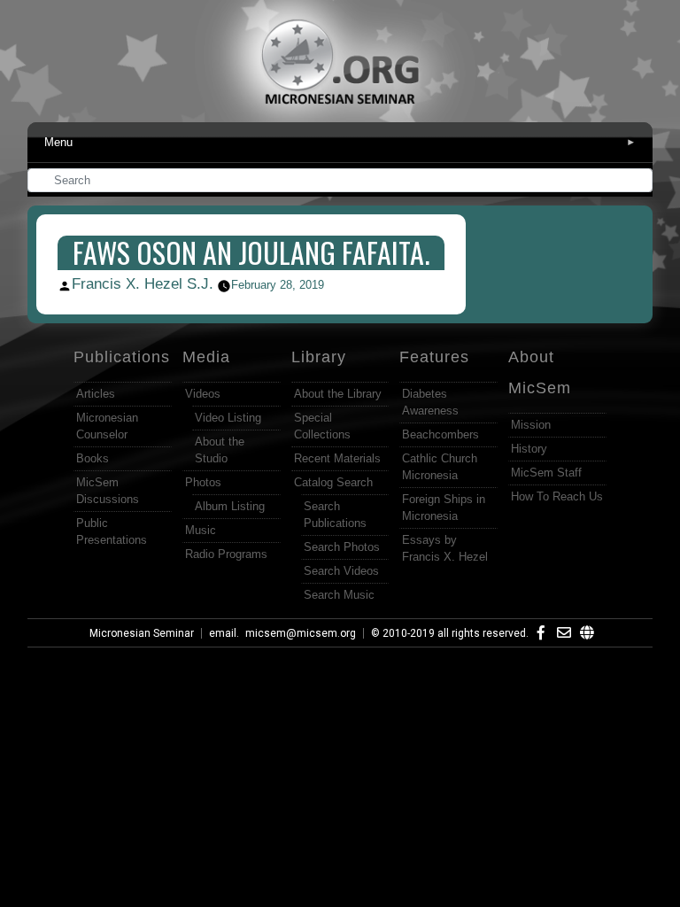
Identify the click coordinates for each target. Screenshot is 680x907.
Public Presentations (111, 531)
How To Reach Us (557, 496)
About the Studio (219, 450)
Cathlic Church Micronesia (439, 467)
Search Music (339, 594)
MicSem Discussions (107, 491)
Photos (203, 482)
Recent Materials (337, 458)
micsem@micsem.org (300, 633)
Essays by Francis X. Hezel (445, 548)
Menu (340, 142)
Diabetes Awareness (430, 402)
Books (92, 458)
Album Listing (230, 506)
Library (318, 357)
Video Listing (228, 417)
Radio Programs (226, 554)
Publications (121, 357)
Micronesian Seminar (141, 633)
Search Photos (342, 547)
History (529, 448)
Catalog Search (333, 482)
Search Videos (341, 571)
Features (434, 357)
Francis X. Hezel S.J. (142, 283)
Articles (95, 393)
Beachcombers (440, 434)
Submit (640, 182)
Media (206, 357)
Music (200, 530)
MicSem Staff (546, 472)
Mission (531, 424)
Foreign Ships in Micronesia (443, 507)
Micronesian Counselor (107, 426)
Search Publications (335, 515)
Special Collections (322, 426)
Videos (202, 393)
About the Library (338, 393)
